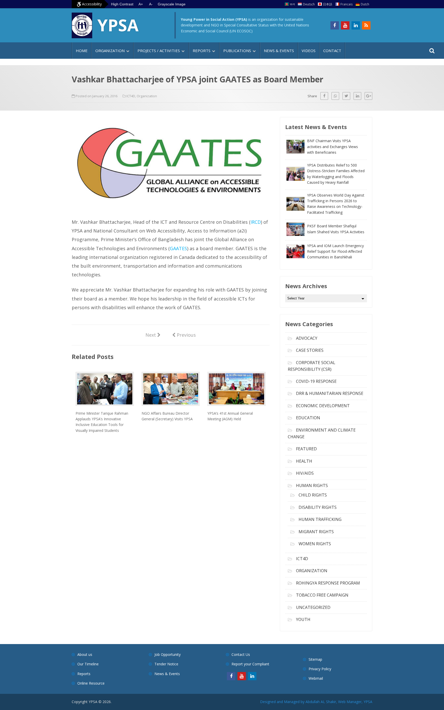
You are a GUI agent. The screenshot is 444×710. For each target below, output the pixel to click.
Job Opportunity (167, 654)
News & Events (279, 50)
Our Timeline (88, 664)
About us (84, 654)
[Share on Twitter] (346, 96)
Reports (201, 50)
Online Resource (91, 683)
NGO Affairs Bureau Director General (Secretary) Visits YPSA (167, 416)
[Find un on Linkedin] (355, 25)
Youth (303, 619)
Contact (332, 50)
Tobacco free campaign (322, 595)
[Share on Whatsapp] (335, 96)
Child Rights (313, 495)
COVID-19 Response (316, 381)
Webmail (316, 678)
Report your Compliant (250, 664)
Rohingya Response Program (328, 583)
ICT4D (130, 96)
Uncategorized (313, 607)
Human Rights (312, 485)
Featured (306, 449)
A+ (140, 4)
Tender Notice (166, 664)
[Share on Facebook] (324, 96)
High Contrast (122, 4)
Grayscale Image (172, 4)
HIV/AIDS (305, 473)
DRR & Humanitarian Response (329, 393)
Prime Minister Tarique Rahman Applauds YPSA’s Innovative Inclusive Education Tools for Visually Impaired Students (102, 422)
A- (151, 4)
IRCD (256, 222)
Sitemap (315, 659)
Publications (237, 50)
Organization (110, 50)
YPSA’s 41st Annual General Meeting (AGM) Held (230, 416)
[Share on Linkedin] (357, 96)
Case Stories (309, 350)
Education (308, 418)
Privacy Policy (320, 668)
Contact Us (241, 654)
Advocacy (306, 338)
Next (153, 334)
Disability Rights (318, 507)
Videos (309, 50)
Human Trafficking (320, 519)
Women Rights (315, 544)
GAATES (178, 248)
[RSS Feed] (366, 25)
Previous (184, 334)
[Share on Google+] (368, 96)
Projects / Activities (158, 50)
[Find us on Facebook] (334, 25)
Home (82, 50)
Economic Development (323, 406)
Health (304, 461)
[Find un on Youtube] (345, 25)
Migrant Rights (316, 531)
